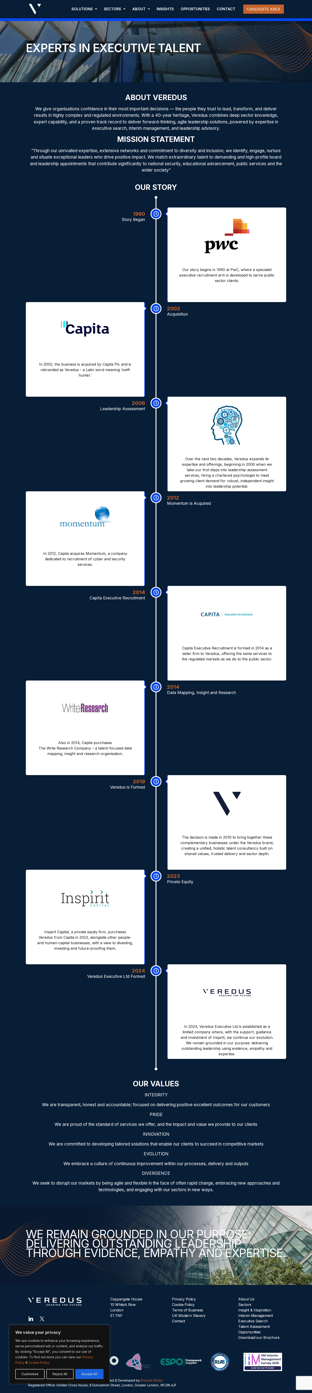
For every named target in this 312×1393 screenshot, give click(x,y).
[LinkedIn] (31, 1318)
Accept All (89, 1374)
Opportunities (249, 1332)
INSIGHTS (165, 9)
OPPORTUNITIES (195, 9)
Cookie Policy (38, 1362)
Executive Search (252, 1321)
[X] (42, 1318)
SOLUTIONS (82, 9)
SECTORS (112, 9)
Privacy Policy (184, 1299)
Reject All (60, 1374)
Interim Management (255, 1315)
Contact (178, 1321)
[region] (59, 1354)
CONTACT (226, 9)
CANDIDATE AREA (263, 9)
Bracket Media (152, 1380)
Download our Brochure (259, 1337)
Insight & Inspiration (254, 1310)
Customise (29, 1374)
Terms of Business (187, 1310)
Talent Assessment (254, 1326)
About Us (246, 1299)
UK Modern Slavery (189, 1315)
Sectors (244, 1304)
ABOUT (138, 9)
